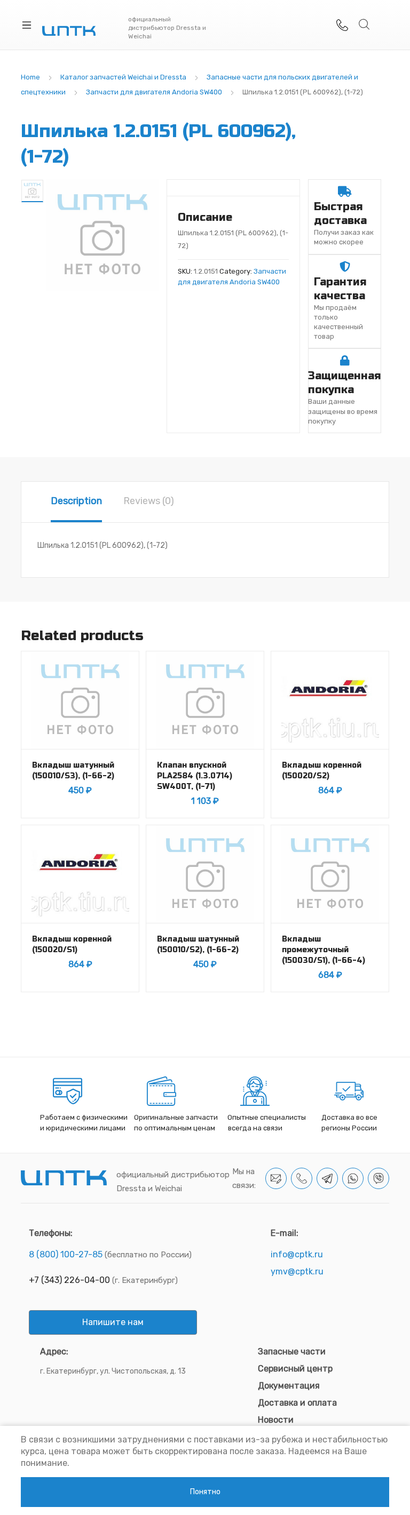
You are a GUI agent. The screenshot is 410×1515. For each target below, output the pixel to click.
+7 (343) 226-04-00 (69, 1280)
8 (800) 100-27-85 (65, 1254)
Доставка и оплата (297, 1403)
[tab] (76, 502)
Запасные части (292, 1351)
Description (76, 501)
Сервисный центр (295, 1369)
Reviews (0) (148, 501)
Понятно (205, 1491)
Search (364, 24)
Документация (289, 1386)
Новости (276, 1420)
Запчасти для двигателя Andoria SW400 (154, 92)
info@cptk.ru (297, 1254)
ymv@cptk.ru (297, 1271)
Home (30, 77)
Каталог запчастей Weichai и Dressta (123, 77)
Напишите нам (113, 1322)
